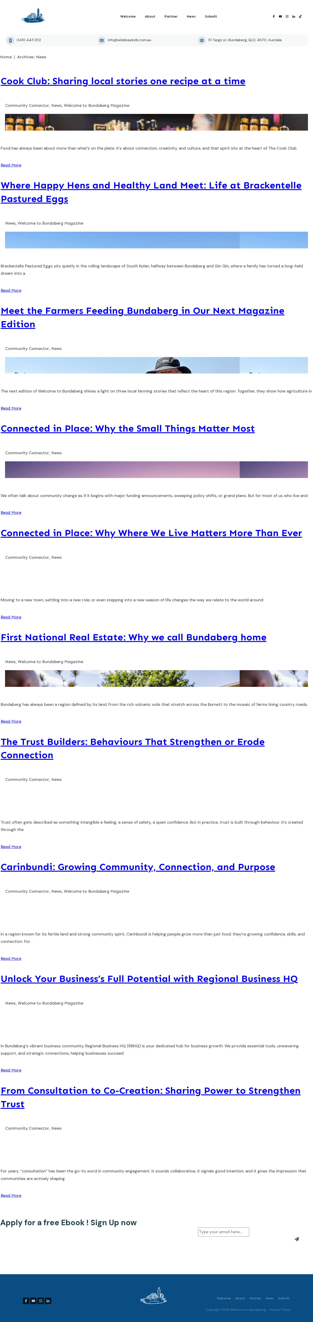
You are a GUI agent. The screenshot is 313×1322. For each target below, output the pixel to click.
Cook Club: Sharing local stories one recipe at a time (123, 81)
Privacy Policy (280, 1310)
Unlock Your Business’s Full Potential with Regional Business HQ (149, 978)
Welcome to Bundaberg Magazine (96, 105)
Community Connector (27, 105)
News (56, 105)
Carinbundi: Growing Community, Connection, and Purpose (138, 867)
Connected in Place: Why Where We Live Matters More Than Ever (151, 533)
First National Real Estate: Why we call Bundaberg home (133, 637)
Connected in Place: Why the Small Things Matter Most (128, 428)
